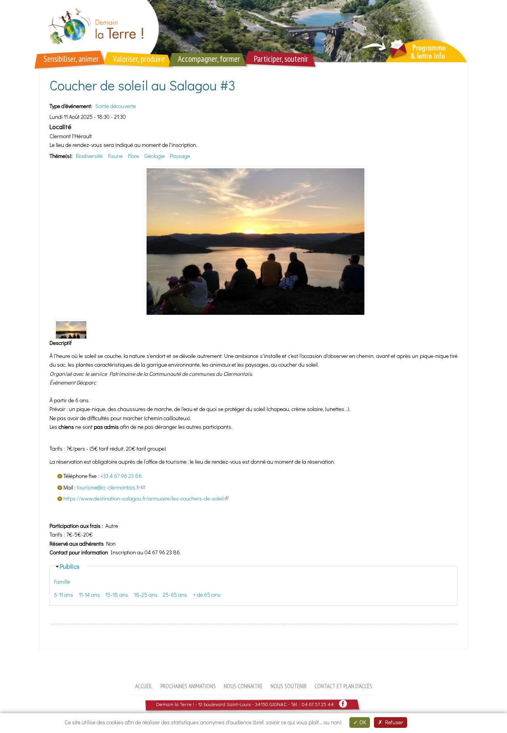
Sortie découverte (115, 106)
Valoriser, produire (139, 58)
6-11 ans (63, 594)
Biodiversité (89, 156)
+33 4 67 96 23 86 (121, 476)
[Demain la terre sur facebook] (343, 704)
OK (362, 722)
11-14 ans (89, 594)
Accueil (143, 686)
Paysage (180, 156)
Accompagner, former (209, 58)
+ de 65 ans (207, 594)
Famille (62, 581)
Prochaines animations (188, 686)
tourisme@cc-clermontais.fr (111, 487)
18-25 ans (146, 594)
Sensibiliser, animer (71, 58)
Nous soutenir (289, 686)
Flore (133, 156)
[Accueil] (253, 31)
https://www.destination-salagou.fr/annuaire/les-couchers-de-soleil (146, 498)
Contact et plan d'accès (343, 686)
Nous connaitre (243, 686)
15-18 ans (116, 594)
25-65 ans (175, 594)
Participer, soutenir (281, 58)
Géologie (155, 156)
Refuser (393, 722)
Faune (115, 156)
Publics (70, 566)
